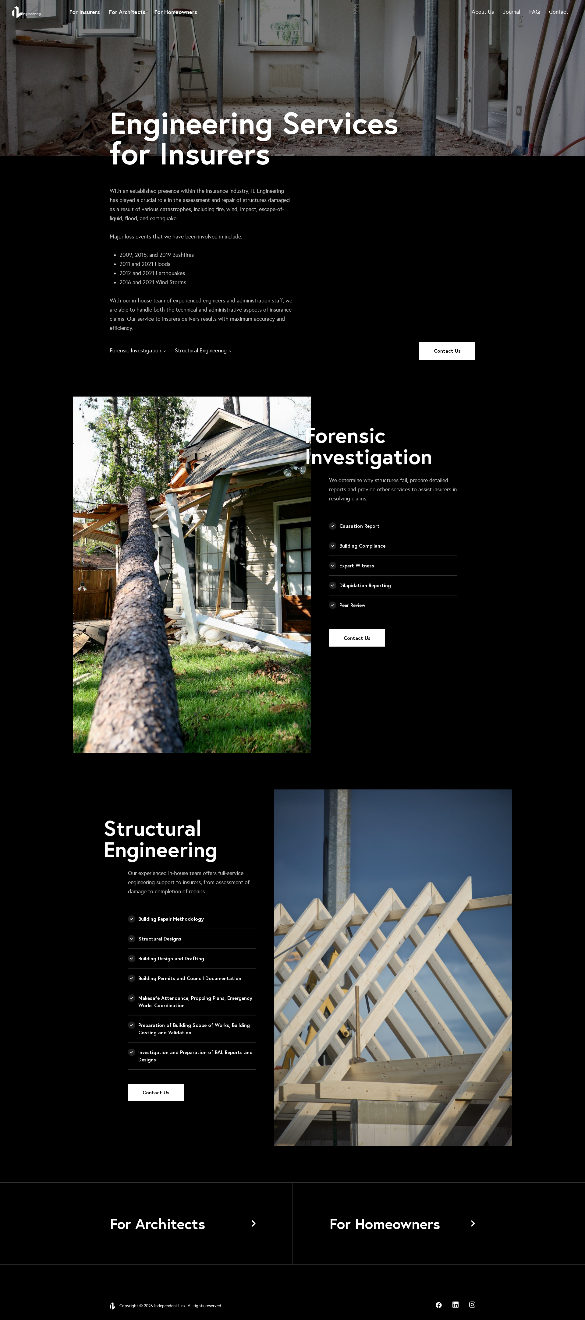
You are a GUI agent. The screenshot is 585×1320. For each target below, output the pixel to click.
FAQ (534, 12)
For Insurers (84, 12)
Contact (558, 12)
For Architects (127, 12)
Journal (511, 12)
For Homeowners (175, 12)
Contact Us (447, 351)
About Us (483, 12)
